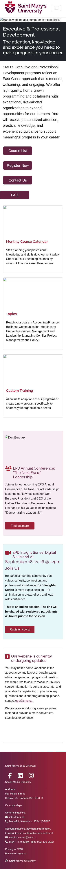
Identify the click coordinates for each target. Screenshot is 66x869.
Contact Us (18, 180)
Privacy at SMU (14, 849)
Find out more (20, 525)
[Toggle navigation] (56, 8)
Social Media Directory (18, 782)
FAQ (14, 195)
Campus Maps (13, 805)
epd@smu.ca (23, 700)
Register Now (18, 165)
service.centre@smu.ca (22, 837)
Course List (17, 151)
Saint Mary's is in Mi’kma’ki (20, 766)
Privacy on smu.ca (15, 853)
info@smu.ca (16, 817)
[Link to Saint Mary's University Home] (25, 8)
